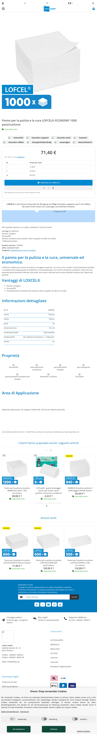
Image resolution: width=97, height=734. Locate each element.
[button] (25, 3)
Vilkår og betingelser (10, 686)
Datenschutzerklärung (10, 711)
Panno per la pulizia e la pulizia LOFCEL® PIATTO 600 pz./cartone (17, 561)
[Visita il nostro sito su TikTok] (60, 604)
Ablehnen (53, 729)
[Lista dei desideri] (47, 3)
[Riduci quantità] (44, 188)
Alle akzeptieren (19, 729)
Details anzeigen (83, 731)
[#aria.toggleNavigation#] (3, 8)
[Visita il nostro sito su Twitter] (42, 604)
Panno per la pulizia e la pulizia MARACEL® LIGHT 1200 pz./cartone (17, 490)
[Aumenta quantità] (53, 188)
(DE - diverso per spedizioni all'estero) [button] (48, 503)
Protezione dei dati (9, 682)
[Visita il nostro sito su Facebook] (36, 604)
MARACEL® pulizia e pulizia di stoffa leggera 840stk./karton (80, 489)
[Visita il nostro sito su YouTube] (48, 604)
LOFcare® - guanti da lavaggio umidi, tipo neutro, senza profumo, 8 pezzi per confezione (48, 490)
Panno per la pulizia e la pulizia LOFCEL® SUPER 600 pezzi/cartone (48, 562)
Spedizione (20, 157)
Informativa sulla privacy (47, 592)
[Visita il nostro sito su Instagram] (54, 604)
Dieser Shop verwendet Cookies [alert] (48, 691)
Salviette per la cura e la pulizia (23, 250)
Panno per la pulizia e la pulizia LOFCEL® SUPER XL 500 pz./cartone (80, 562)
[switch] (12, 718)
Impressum (24, 711)
